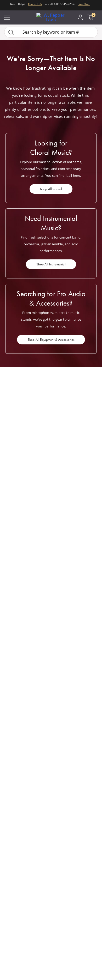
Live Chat (83, 4)
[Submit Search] (11, 32)
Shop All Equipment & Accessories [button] (51, 339)
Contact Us (35, 4)
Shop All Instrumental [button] (50, 264)
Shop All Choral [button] (51, 189)
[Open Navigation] (7, 17)
